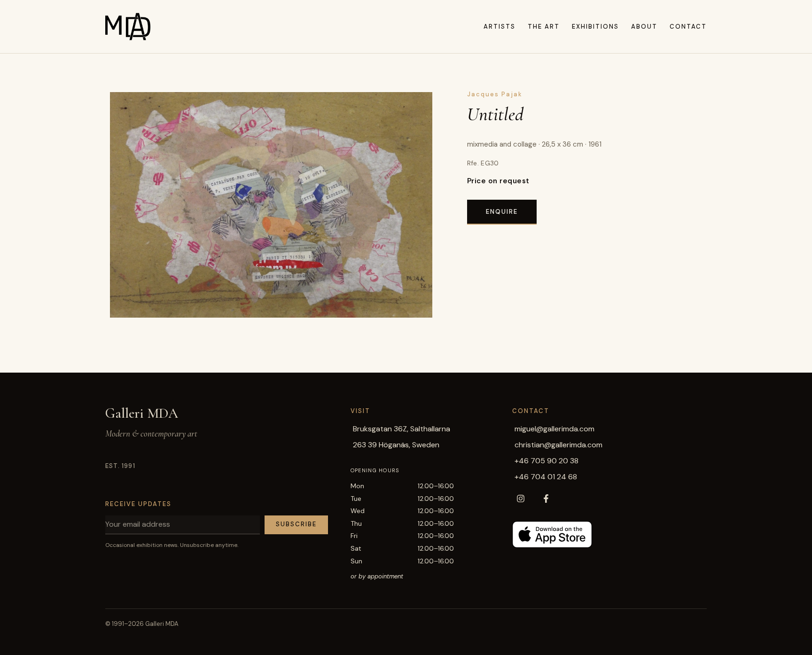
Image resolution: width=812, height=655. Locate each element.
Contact (688, 27)
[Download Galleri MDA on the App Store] (552, 534)
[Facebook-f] (546, 498)
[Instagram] (520, 498)
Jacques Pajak (495, 94)
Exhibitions (595, 27)
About (644, 27)
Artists (499, 27)
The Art (544, 27)
